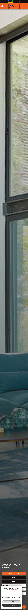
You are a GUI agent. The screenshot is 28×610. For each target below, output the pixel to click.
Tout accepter (11, 605)
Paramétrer (11, 601)
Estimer (14, 581)
